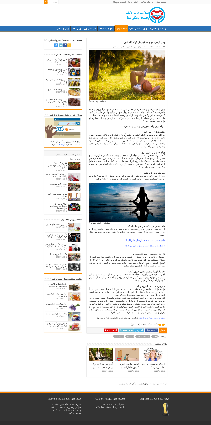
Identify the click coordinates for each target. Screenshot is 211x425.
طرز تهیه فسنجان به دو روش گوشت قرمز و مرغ (56, 101)
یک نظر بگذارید (117, 47)
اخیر (66, 154)
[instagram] (56, 45)
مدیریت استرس (132, 47)
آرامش (155, 336)
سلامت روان (122, 28)
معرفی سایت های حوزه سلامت (66, 404)
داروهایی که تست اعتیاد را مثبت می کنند (56, 175)
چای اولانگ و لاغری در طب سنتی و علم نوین (57, 284)
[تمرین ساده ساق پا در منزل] (74, 197)
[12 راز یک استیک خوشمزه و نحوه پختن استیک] (74, 166)
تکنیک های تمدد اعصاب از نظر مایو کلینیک (145, 240)
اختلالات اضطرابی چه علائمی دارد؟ (153, 365)
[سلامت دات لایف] (145, 14)
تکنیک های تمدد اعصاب (154, 47)
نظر (58, 154)
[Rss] (69, 45)
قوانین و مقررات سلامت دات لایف (65, 407)
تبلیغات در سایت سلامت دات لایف (110, 407)
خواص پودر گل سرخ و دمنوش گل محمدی (57, 324)
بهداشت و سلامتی (158, 28)
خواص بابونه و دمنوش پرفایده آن (57, 294)
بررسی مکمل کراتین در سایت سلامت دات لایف (56, 245)
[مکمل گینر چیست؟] (74, 187)
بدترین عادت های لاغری (56, 224)
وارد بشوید (123, 383)
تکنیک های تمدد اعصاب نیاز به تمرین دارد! (145, 245)
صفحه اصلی (161, 2)
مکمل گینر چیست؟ (58, 183)
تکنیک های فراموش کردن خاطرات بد (128, 365)
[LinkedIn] (61, 45)
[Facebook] (65, 45)
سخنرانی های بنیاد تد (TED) (113, 404)
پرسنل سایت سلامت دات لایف (67, 410)
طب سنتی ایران (90, 28)
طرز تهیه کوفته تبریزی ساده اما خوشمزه (57, 60)
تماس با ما (132, 2)
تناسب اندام (135, 28)
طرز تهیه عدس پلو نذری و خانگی (56, 80)
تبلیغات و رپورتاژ (119, 2)
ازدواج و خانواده (106, 28)
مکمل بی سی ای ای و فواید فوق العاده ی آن (57, 235)
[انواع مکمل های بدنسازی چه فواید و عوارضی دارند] (74, 207)
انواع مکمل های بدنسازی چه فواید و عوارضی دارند (58, 206)
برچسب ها (75, 159)
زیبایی (145, 28)
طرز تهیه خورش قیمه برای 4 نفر (57, 70)
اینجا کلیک (60, 144)
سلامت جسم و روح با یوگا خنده (151, 318)
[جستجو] (45, 2)
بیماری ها (77, 28)
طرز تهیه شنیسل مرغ (57, 89)
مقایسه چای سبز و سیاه (56, 313)
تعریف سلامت (74, 413)
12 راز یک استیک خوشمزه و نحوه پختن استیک (57, 165)
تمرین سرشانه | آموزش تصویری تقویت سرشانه (56, 265)
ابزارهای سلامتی (146, 2)
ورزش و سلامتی (63, 28)
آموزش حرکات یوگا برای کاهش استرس (102, 365)
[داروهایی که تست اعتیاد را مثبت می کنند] (74, 177)
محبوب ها (75, 154)
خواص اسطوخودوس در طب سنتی (56, 304)
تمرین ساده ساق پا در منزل (57, 194)
